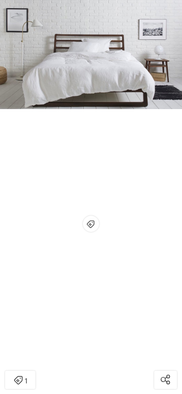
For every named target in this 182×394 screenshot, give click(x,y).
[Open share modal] (165, 380)
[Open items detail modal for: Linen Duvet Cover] (91, 224)
